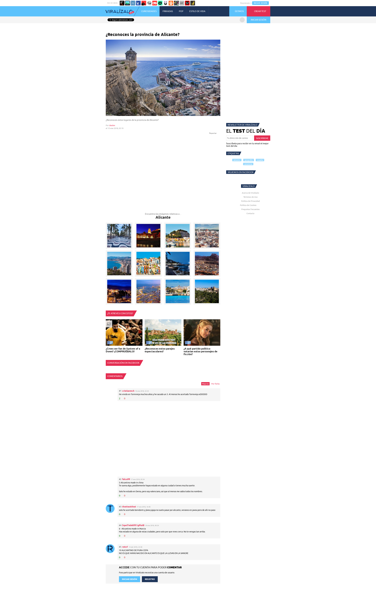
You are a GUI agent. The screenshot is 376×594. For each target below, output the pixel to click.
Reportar (213, 133)
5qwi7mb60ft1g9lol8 (133, 525)
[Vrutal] (154, 3)
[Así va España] (143, 3)
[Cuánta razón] (127, 3)
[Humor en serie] (165, 3)
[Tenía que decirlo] (187, 3)
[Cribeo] (160, 3)
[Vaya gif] (181, 3)
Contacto (250, 213)
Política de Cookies (248, 205)
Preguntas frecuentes (250, 209)
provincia (248, 164)
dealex (112, 125)
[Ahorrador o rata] (192, 3)
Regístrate (245, 3)
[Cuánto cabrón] (149, 3)
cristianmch (128, 391)
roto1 (125, 547)
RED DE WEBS (112, 3)
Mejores (205, 384)
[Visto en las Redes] (138, 3)
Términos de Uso (250, 197)
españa (260, 160)
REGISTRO (150, 579)
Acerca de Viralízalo (250, 193)
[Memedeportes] (133, 3)
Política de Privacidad (250, 201)
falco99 (126, 479)
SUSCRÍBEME (262, 138)
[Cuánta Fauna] (171, 3)
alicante (237, 160)
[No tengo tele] (176, 3)
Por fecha (215, 384)
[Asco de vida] (122, 3)
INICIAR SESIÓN (260, 3)
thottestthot (129, 506)
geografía (248, 160)
